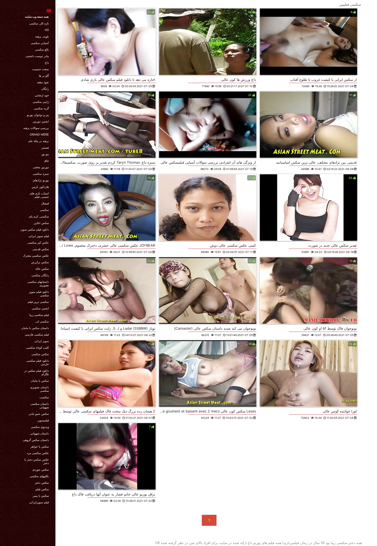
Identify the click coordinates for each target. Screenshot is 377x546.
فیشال (45, 203)
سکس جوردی (40, 469)
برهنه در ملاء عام (38, 141)
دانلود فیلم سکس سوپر (35, 229)
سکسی (44, 210)
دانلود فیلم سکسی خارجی (37, 362)
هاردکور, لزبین (40, 186)
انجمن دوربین (41, 121)
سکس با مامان (40, 380)
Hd (47, 30)
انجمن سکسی (40, 308)
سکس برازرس (40, 262)
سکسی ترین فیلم (38, 302)
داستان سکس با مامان (35, 328)
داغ (47, 62)
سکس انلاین (41, 223)
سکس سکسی (40, 354)
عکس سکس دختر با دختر (36, 461)
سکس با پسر (41, 495)
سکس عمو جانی (39, 413)
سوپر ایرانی (41, 341)
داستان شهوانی (39, 433)
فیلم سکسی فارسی (37, 334)
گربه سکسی (41, 108)
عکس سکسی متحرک (36, 255)
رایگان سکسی (40, 275)
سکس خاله (42, 268)
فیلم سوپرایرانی (39, 502)
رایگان (45, 88)
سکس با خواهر (40, 446)
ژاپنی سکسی (41, 101)
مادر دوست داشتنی (37, 56)
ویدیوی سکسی (40, 427)
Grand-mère (39, 134)
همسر (45, 147)
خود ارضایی (42, 95)
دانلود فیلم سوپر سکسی (39, 293)
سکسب (44, 397)
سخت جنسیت (40, 69)
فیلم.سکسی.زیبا (39, 315)
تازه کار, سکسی (39, 23)
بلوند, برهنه (42, 36)
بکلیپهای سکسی (39, 476)
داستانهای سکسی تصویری (38, 283)
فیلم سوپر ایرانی (38, 236)
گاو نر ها (44, 75)
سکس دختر (42, 482)
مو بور (45, 154)
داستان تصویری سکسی (39, 388)
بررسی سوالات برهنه (36, 128)
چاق (46, 160)
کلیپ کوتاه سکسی (37, 347)
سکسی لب (42, 321)
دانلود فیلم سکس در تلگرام (36, 372)
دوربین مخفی (41, 167)
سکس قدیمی (41, 249)
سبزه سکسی (41, 173)
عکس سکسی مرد (38, 453)
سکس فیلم (42, 489)
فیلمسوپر (43, 420)
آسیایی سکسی (40, 43)
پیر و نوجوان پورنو (38, 115)
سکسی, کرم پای (39, 216)
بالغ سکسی (42, 49)
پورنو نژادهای (41, 180)
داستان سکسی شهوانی (40, 405)
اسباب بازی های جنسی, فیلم (39, 195)
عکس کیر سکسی (38, 242)
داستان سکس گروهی (36, 440)
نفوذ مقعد (43, 82)
